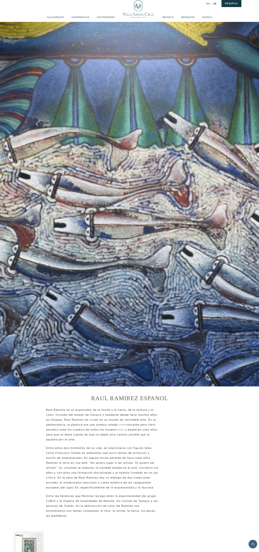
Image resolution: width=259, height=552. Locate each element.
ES (215, 3)
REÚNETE (168, 17)
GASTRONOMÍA (106, 17)
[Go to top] (252, 545)
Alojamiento (55, 17)
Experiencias (80, 17)
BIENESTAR (188, 17)
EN (207, 3)
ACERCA (207, 17)
